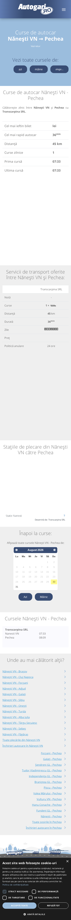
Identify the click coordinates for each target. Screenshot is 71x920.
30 (54, 581)
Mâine (44, 597)
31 (17, 586)
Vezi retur (35, 46)
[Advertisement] (35, 218)
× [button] (67, 861)
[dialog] (35, 889)
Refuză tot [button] (53, 905)
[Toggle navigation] (64, 9)
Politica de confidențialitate (15, 884)
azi (20, 69)
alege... (59, 69)
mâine (39, 69)
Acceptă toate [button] (19, 905)
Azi (25, 597)
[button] (35, 914)
